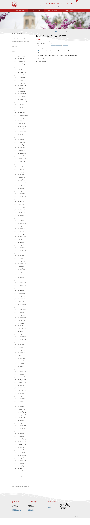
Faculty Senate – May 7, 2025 (19, 74)
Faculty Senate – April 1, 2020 (19, 175)
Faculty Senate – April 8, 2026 (19, 59)
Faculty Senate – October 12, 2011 (19, 283)
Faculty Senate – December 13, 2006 (20, 337)
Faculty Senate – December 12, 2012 (20, 269)
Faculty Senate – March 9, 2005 (19, 357)
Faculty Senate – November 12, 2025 (20, 67)
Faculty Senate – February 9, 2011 (19, 291)
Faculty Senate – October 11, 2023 (19, 98)
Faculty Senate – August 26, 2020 (19, 159)
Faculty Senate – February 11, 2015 (19, 247)
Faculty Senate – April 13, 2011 (19, 288)
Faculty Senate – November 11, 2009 (20, 307)
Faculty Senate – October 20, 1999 (19, 415)
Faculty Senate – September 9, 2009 (20, 310)
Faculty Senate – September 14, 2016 (20, 228)
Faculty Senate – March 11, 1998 (19, 436)
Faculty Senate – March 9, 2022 (19, 121)
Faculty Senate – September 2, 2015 (20, 241)
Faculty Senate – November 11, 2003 (20, 369)
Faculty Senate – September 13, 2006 (20, 341)
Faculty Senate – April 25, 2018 (19, 202)
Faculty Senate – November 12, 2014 (20, 250)
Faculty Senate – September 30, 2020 (20, 156)
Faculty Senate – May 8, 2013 (19, 264)
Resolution (40, 50)
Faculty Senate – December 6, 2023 (20, 94)
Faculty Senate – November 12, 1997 (20, 441)
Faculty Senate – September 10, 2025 (20, 72)
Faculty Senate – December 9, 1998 (20, 426)
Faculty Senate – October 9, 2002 (19, 380)
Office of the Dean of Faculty (56, 4)
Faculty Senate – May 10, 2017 (19, 215)
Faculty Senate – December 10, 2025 (20, 66)
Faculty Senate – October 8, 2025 (19, 70)
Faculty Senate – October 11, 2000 (19, 403)
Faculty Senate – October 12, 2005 (19, 350)
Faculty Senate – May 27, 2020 (19, 169)
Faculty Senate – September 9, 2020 (20, 158)
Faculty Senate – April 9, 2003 (19, 374)
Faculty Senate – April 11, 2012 (19, 277)
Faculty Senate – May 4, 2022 (19, 118)
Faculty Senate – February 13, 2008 (20, 326)
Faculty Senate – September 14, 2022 (20, 113)
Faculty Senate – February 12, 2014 (19, 256)
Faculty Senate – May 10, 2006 (19, 342)
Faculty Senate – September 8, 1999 (20, 419)
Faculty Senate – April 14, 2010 (19, 301)
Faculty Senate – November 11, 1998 (20, 428)
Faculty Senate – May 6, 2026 (19, 58)
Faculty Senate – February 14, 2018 (20, 207)
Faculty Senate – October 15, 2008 (19, 320)
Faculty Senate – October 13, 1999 (19, 417)
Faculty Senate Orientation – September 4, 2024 (22, 86)
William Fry (53, 45)
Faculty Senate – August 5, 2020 (19, 161)
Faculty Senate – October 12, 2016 (19, 226)
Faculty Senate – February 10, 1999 (20, 425)
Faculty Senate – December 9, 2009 (20, 306)
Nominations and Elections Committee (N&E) (20, 41)
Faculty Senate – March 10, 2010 (19, 302)
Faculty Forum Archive (16, 472)
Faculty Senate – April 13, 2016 (19, 231)
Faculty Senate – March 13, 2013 (19, 266)
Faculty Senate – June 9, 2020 (19, 166)
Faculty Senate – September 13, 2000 (20, 404)
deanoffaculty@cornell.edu (16, 510)
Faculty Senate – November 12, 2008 (20, 318)
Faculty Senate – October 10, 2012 (19, 272)
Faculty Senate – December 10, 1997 (20, 439)
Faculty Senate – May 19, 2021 (19, 132)
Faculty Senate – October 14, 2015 (19, 239)
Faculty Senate (14, 46)
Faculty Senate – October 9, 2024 (19, 83)
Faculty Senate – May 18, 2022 (19, 117)
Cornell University (14, 515)
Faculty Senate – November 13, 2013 (20, 260)
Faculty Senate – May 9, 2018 (19, 201)
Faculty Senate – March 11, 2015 (19, 245)
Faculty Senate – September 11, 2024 (20, 85)
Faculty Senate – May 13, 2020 (19, 171)
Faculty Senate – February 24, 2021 (20, 144)
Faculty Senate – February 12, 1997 (19, 452)
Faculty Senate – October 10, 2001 (19, 391)
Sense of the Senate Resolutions (18, 476)
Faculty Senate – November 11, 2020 (20, 152)
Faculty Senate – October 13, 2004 (19, 360)
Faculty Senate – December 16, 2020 (20, 148)
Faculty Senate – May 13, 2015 (19, 242)
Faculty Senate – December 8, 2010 (20, 293)
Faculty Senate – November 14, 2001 (20, 390)
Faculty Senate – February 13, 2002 (20, 388)
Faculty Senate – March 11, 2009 (19, 315)
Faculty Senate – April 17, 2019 (19, 190)
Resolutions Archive (16, 474)
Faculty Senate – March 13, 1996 (19, 468)
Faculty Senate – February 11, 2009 (20, 317)
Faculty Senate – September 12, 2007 (20, 330)
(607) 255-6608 (30, 509)
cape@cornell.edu (31, 510)
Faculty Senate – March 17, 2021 (19, 140)
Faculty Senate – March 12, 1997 (19, 449)
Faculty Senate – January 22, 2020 (19, 180)
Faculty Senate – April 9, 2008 (19, 325)
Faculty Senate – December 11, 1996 (20, 453)
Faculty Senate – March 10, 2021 (19, 142)
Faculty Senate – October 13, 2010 (19, 296)
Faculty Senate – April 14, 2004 (19, 364)
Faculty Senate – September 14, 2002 (20, 382)
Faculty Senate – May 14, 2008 (19, 323)
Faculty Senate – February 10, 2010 (20, 304)
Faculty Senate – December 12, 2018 (20, 194)
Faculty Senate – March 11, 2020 (19, 177)
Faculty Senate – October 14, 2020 (19, 155)
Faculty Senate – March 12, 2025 (19, 77)
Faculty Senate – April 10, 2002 (19, 385)
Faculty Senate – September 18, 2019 (20, 187)
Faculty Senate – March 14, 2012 (19, 279)
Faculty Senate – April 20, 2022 (19, 120)
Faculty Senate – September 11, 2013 (20, 263)
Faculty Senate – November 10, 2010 (20, 295)
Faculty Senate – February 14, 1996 (20, 470)
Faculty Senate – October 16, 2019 (19, 185)
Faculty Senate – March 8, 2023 (19, 105)
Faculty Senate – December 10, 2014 (20, 248)
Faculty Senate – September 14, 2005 (20, 352)
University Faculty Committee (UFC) (18, 38)
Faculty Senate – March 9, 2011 (19, 290)
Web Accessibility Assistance (44, 515)
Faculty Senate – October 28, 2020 (20, 153)
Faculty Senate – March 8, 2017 (19, 220)
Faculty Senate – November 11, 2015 (20, 237)
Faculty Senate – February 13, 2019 (19, 193)
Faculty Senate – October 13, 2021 (19, 128)
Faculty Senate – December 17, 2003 (20, 368)
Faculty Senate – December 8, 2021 (20, 124)
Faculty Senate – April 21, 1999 (19, 420)
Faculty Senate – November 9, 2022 (20, 110)
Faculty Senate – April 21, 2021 (19, 136)
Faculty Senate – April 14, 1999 (19, 422)
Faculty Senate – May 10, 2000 (19, 406)
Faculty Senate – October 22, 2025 (19, 69)
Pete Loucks (65, 45)
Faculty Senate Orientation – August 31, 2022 (21, 115)
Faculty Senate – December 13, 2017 (20, 209)
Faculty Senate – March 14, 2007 (19, 334)
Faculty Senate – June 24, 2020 (19, 163)
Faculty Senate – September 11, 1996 (20, 461)
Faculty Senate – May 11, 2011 (19, 287)
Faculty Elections (15, 36)
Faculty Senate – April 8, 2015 (19, 244)
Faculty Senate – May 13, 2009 (19, 312)
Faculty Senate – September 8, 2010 (20, 298)
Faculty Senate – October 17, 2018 (19, 198)
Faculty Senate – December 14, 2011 (20, 282)
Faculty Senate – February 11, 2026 (19, 63)
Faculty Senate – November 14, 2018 (20, 196)
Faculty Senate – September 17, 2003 (20, 371)
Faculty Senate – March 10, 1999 (19, 423)
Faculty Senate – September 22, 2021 (20, 129)
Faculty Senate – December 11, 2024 (20, 80)
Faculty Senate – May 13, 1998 (19, 433)
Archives (13, 54)
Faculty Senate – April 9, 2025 (19, 75)
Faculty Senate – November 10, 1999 (20, 414)
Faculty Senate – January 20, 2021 (19, 147)
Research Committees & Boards (17, 484)
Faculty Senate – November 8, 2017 (20, 210)
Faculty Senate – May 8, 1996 (19, 465)
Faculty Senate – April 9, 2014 (19, 255)
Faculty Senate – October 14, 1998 (19, 430)
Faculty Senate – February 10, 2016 (20, 234)
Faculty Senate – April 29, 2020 (19, 172)
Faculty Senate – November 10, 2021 (20, 126)
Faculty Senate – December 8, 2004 (20, 358)
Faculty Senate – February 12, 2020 (20, 179)
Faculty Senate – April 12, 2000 (19, 407)
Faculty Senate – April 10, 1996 (19, 466)
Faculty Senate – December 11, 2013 (20, 258)
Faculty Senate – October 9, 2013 (19, 261)
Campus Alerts (50, 504)
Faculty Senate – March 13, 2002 (19, 387)
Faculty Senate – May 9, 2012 (19, 276)
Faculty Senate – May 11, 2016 (19, 229)
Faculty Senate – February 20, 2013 (20, 268)
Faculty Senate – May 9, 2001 (19, 393)
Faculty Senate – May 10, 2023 (19, 102)
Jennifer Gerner (58, 45)
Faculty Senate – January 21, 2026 (19, 64)
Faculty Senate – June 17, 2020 (19, 164)
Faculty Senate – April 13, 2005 (19, 355)
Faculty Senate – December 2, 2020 (20, 150)
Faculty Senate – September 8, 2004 (20, 361)
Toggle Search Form (77, 1)
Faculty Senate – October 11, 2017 (19, 212)
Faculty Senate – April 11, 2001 (19, 395)
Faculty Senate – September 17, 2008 (20, 322)
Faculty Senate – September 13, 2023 (20, 99)
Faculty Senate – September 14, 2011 (20, 285)
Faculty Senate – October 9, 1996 (19, 458)
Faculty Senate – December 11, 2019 (20, 182)
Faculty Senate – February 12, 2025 (20, 78)
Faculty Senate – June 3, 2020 (19, 167)
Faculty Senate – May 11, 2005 (19, 353)
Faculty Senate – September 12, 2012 (20, 274)
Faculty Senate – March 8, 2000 (19, 409)
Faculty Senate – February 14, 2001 (20, 399)
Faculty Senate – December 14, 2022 (20, 109)
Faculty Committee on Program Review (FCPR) (20, 486)
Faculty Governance (17, 33)
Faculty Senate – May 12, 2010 (19, 299)
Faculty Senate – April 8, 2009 (19, 314)
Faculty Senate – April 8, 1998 (19, 434)
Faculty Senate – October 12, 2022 (19, 112)
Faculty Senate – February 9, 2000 (20, 411)
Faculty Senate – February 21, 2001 (20, 398)
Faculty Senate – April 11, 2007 (19, 333)
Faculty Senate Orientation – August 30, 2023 (21, 101)
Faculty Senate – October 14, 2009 (20, 309)
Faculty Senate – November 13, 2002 (20, 379)
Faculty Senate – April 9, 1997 (19, 447)
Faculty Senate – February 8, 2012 (19, 280)
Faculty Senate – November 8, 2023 (20, 96)
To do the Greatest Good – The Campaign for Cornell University (67, 506)
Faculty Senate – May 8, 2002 (19, 384)
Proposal (45, 54)
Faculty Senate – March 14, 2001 (19, 396)
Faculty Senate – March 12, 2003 (19, 376)
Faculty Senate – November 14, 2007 (20, 328)
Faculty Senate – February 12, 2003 (20, 377)
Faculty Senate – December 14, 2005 (20, 347)
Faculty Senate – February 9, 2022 (19, 123)
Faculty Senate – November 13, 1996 (20, 455)
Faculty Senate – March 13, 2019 (19, 191)
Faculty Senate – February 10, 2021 (20, 145)
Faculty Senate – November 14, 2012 (20, 271)
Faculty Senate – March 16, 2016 (19, 233)
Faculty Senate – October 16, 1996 (19, 457)
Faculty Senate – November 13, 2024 (20, 82)
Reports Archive (15, 478)
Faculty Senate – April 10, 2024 (19, 90)
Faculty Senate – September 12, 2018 (20, 199)
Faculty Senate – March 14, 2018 (19, 206)
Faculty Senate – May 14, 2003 (19, 372)
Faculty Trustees (15, 43)
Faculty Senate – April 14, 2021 (19, 137)
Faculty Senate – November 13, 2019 (20, 183)
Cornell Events (50, 505)
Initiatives (13, 51)
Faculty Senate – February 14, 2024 (20, 93)
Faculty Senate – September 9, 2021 (20, 131)
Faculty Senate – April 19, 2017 (19, 217)
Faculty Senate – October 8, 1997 (19, 442)
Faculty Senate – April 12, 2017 (19, 218)
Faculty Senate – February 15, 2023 (20, 107)
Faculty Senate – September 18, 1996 (20, 460)
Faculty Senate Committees (17, 49)
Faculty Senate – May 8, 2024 (19, 88)
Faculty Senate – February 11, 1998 (19, 438)
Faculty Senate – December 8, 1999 (20, 412)
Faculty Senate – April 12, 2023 (19, 104)
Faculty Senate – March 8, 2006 (19, 345)
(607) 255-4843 (14, 509)
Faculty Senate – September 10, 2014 (20, 253)
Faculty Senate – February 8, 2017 (19, 221)
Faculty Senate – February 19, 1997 (19, 450)
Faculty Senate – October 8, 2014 (19, 252)
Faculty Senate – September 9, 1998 (20, 431)
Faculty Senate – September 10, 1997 (20, 444)
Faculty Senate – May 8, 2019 (19, 188)
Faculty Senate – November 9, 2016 (20, 225)
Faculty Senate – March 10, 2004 (19, 366)
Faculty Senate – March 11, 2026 (19, 61)
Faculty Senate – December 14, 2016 (20, 223)
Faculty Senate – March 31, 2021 (19, 139)
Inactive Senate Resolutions (17, 480)
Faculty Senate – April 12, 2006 (19, 344)
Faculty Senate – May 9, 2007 (19, 331)
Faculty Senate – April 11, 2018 (19, 204)
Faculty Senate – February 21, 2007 (20, 336)
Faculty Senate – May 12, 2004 (19, 363)
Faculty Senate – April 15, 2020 (19, 174)
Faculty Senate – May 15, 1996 (19, 463)
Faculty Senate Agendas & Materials (19, 56)
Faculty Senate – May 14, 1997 (19, 446)
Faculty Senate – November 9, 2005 (20, 349)
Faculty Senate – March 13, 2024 (19, 91)
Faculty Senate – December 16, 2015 (20, 236)
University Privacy (23, 515)
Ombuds (49, 507)
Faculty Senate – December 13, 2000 (20, 401)
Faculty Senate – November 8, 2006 (20, 339)
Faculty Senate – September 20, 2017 (20, 213)
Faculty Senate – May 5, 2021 (18, 134)
